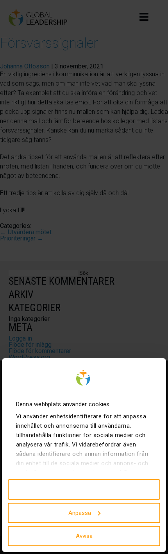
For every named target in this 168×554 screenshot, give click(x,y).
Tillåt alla (84, 489)
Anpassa (79, 512)
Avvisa (84, 536)
